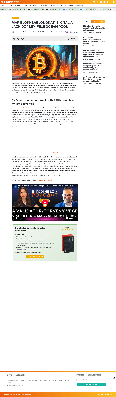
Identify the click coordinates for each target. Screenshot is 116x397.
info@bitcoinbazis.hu (16, 386)
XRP (50, 9)
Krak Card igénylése (35, 257)
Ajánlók (54, 6)
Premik (97, 59)
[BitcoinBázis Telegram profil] (107, 2)
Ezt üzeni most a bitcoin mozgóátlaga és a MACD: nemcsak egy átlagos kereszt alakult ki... (93, 67)
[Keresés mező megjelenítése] (113, 5)
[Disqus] (58, 301)
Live (3, 6)
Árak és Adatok (21, 6)
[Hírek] (71, 32)
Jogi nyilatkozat (19, 380)
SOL (32, 9)
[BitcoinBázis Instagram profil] (97, 2)
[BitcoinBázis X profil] (94, 2)
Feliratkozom (91, 384)
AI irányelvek (47, 380)
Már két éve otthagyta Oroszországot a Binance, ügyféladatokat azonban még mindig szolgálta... (93, 54)
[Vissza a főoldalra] (10, 1)
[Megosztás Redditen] (22, 38)
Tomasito (17, 32)
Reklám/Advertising (64, 380)
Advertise (79, 6)
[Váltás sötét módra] (114, 2)
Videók (63, 6)
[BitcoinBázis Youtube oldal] (101, 2)
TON (84, 9)
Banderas (98, 46)
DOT (102, 9)
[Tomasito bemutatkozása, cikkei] (13, 32)
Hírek (10, 6)
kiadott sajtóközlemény (27, 108)
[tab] (87, 21)
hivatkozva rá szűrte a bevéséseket (45, 173)
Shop (71, 6)
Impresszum (10, 380)
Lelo (96, 72)
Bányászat (15, 18)
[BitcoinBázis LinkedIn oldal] (104, 2)
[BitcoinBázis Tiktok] (111, 2)
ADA (67, 9)
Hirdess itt (55, 152)
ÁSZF (40, 380)
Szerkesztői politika (31, 380)
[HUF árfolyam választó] (113, 9)
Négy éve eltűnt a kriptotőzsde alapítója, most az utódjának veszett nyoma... (94, 40)
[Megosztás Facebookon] (14, 38)
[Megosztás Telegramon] (18, 38)
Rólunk (55, 380)
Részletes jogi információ (45, 180)
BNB (14, 9)
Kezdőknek (34, 6)
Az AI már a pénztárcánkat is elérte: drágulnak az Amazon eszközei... (94, 79)
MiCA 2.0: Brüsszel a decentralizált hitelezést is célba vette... (94, 28)
